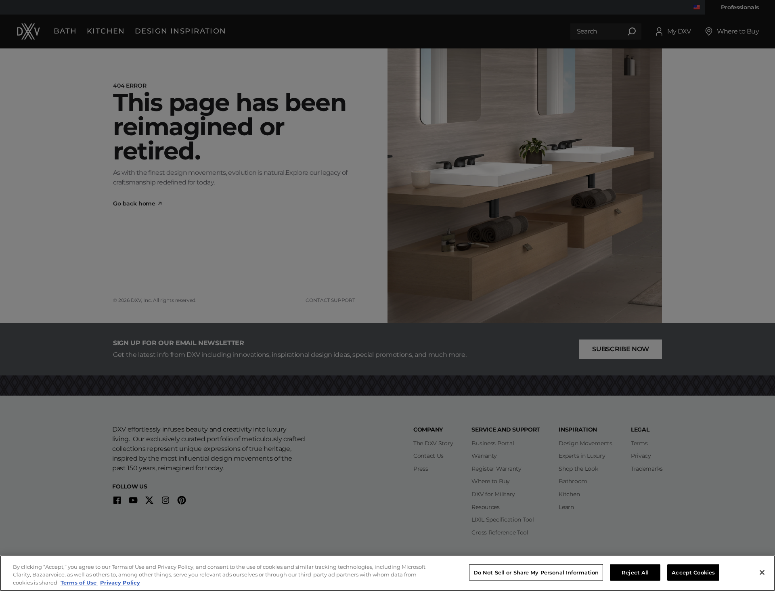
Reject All (635, 572)
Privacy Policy (120, 582)
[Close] (762, 572)
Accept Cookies (693, 572)
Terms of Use (79, 582)
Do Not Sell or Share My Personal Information (536, 572)
